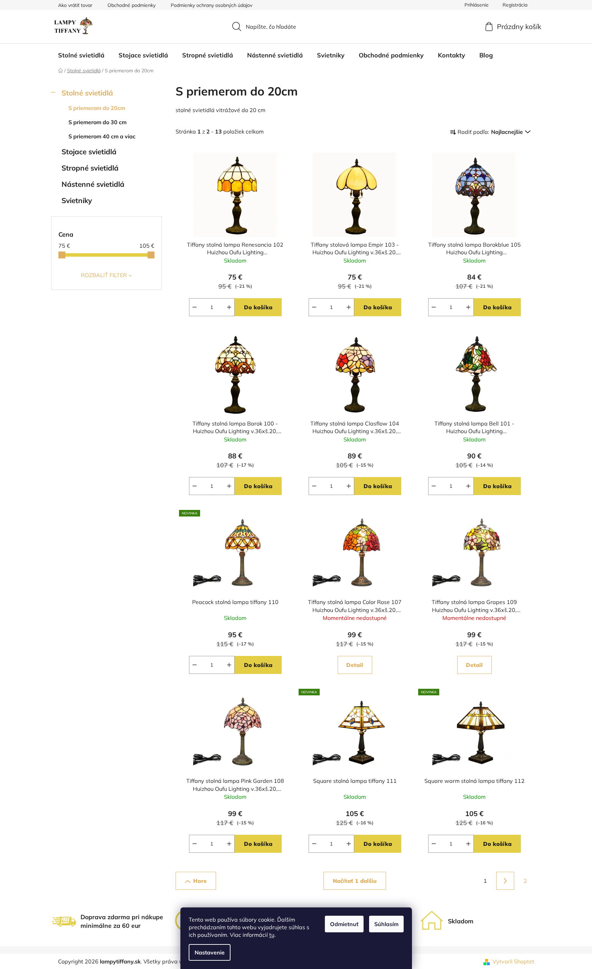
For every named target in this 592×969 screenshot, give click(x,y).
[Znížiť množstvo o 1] (194, 307)
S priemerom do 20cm (96, 107)
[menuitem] (81, 55)
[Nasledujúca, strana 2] (505, 881)
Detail (354, 664)
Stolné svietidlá (87, 92)
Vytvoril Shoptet (513, 961)
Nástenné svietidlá (93, 184)
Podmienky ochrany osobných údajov (211, 5)
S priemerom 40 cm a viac (101, 136)
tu (271, 934)
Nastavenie (210, 952)
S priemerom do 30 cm (97, 122)
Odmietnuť (344, 924)
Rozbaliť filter (104, 275)
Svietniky (77, 200)
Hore (200, 880)
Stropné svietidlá (90, 167)
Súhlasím (386, 924)
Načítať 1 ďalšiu (355, 880)
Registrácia (514, 5)
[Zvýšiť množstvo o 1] (229, 307)
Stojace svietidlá (89, 151)
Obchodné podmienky (131, 5)
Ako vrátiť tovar (75, 5)
